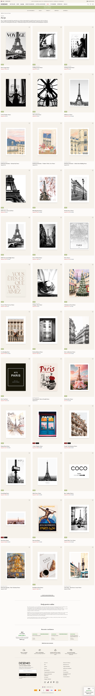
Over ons (46, 662)
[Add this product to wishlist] (29, 27)
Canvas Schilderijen (29, 4)
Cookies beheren (66, 676)
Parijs (10, 13)
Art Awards (46, 677)
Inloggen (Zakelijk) (47, 679)
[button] (89, 691)
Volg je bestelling (66, 666)
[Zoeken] (88, 4)
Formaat (47, 10)
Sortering (65, 10)
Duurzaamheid (47, 670)
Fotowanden (53, 4)
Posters (22, 4)
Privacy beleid (23, 677)
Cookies (64, 670)
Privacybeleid (65, 672)
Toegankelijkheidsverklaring (49, 672)
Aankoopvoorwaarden (67, 668)
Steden (6, 13)
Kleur (40, 10)
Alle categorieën (30, 10)
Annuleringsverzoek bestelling (67, 674)
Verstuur (28, 674)
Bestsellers (12, 4)
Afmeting (56, 10)
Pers (45, 664)
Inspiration (59, 4)
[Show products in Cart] (93, 4)
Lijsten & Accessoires (40, 4)
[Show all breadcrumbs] (2, 13)
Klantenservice (66, 664)
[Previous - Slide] (30, 636)
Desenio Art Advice (66, 662)
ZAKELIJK (65, 4)
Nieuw (18, 4)
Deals (48, 4)
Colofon (45, 666)
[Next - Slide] (79, 636)
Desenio (50, 692)
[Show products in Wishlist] (90, 4)
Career (45, 668)
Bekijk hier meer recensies (47, 643)
